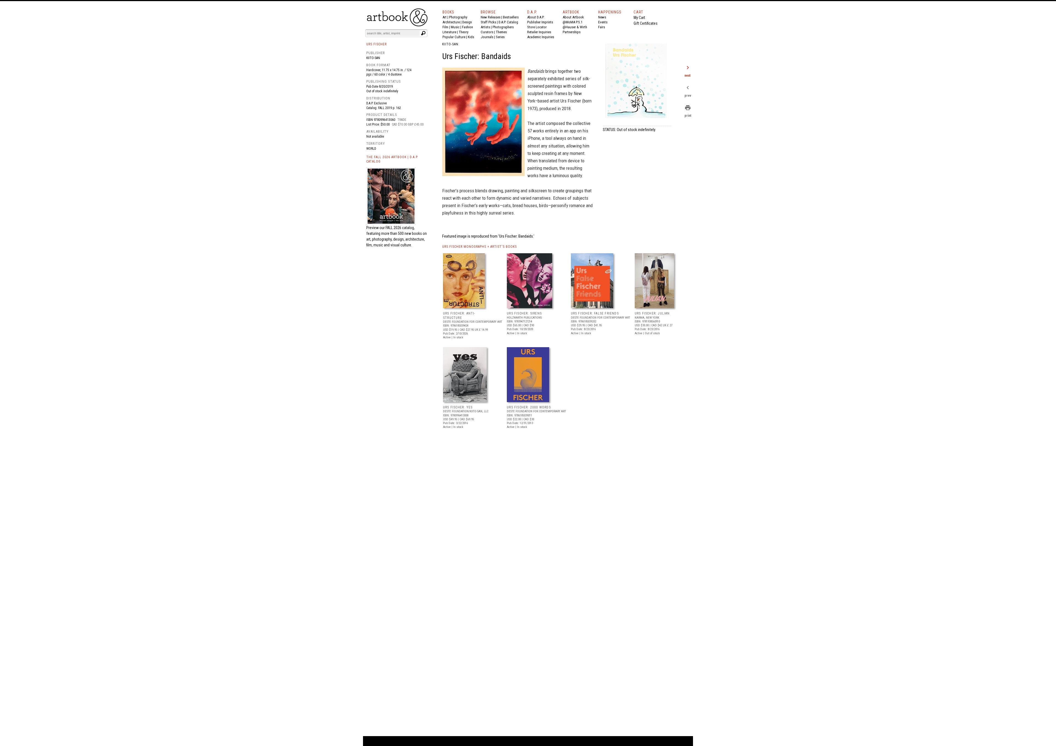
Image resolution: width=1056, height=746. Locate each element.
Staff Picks (488, 22)
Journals (487, 37)
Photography (458, 17)
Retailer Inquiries (539, 32)
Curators (487, 32)
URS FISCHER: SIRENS (524, 313)
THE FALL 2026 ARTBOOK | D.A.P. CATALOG (392, 159)
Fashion (467, 27)
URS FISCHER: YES (457, 407)
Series (500, 37)
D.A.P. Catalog (508, 22)
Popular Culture (453, 37)
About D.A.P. (535, 17)
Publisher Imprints (540, 22)
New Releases (491, 17)
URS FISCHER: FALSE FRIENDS (595, 313)
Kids (471, 37)
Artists (485, 27)
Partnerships (572, 32)
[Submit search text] (423, 33)
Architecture (451, 22)
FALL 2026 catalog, (400, 228)
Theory (463, 32)
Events (602, 22)
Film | (446, 27)
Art (444, 17)
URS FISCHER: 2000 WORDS (529, 407)
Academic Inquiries (540, 37)
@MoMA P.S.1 (572, 22)
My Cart (639, 17)
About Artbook (573, 17)
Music (455, 27)
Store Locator (537, 27)
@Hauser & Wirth (575, 27)
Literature (449, 32)
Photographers (503, 27)
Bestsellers (511, 17)
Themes (501, 32)
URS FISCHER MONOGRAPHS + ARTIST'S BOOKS (479, 247)
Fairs (601, 27)
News (602, 17)
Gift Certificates (646, 23)
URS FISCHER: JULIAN (652, 313)
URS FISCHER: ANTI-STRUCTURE (459, 315)
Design (467, 22)
